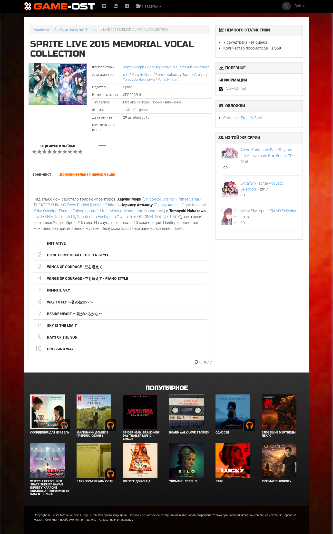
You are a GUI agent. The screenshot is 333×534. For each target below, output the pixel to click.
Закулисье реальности (95, 481)
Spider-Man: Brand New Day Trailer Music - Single (141, 436)
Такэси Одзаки (194, 75)
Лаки (219, 481)
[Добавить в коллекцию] (37, 67)
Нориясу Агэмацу (161, 67)
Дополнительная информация (87, 174)
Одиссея (222, 432)
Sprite (127, 87)
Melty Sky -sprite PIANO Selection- (269, 211)
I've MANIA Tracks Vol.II (55, 216)
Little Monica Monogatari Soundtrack (132, 211)
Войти (299, 6)
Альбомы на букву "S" (71, 29)
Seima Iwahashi (167, 75)
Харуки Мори (133, 67)
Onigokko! (152, 199)
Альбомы (41, 29)
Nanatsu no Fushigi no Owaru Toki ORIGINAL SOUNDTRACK (128, 216)
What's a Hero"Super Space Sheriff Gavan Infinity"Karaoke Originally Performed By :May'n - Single (50, 488)
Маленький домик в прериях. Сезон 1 (92, 434)
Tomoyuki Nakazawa (194, 67)
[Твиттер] (104, 6)
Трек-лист (41, 174)
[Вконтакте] (126, 6)
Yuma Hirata (167, 79)
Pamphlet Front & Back (243, 118)
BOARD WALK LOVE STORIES (189, 432)
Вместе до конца (136, 481)
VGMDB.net (236, 88)
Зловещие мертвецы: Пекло (279, 434)
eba (126, 75)
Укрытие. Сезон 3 (183, 481)
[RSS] (115, 6)
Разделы (149, 6)
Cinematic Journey (277, 481)
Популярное (167, 388)
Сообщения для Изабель (49, 432)
